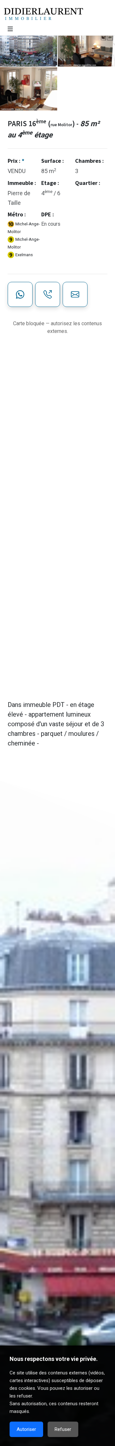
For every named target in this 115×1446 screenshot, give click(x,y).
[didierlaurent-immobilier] (10, 28)
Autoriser (26, 1429)
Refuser (63, 1429)
